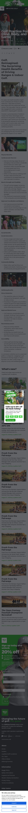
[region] (14, 802)
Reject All (14, 810)
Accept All (14, 803)
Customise (14, 806)
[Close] (22, 391)
